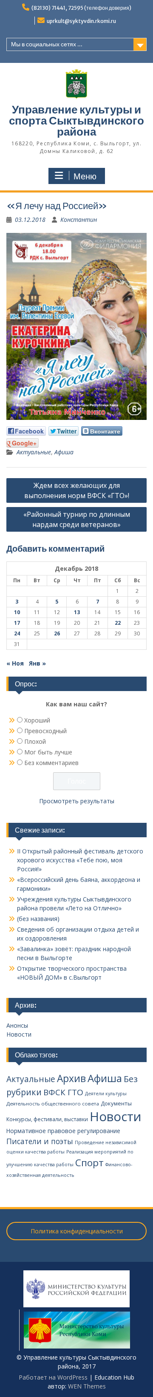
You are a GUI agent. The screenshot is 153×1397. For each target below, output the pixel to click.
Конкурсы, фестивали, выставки (47, 1119)
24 (17, 633)
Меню (85, 176)
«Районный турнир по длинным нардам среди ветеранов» (76, 519)
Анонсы (17, 1025)
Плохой (35, 741)
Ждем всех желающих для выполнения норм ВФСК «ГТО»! (76, 490)
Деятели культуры (106, 1094)
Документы (116, 1103)
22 (118, 622)
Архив (71, 1078)
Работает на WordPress (53, 1377)
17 (17, 622)
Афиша (64, 452)
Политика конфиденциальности (77, 1231)
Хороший (37, 720)
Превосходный (45, 731)
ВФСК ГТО (63, 1092)
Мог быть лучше (48, 752)
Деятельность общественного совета (52, 1103)
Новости (18, 1034)
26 (57, 633)
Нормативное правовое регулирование (63, 1131)
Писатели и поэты (39, 1141)
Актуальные (34, 452)
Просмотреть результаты (76, 801)
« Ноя (15, 663)
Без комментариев (51, 763)
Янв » (37, 663)
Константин (78, 219)
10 (17, 612)
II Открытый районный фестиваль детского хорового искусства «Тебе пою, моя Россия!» (80, 860)
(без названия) (38, 919)
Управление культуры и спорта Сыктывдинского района (76, 120)
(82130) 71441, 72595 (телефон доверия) (81, 8)
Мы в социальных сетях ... (46, 44)
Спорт (89, 1162)
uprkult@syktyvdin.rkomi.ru (81, 21)
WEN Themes (87, 1386)
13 (77, 612)
